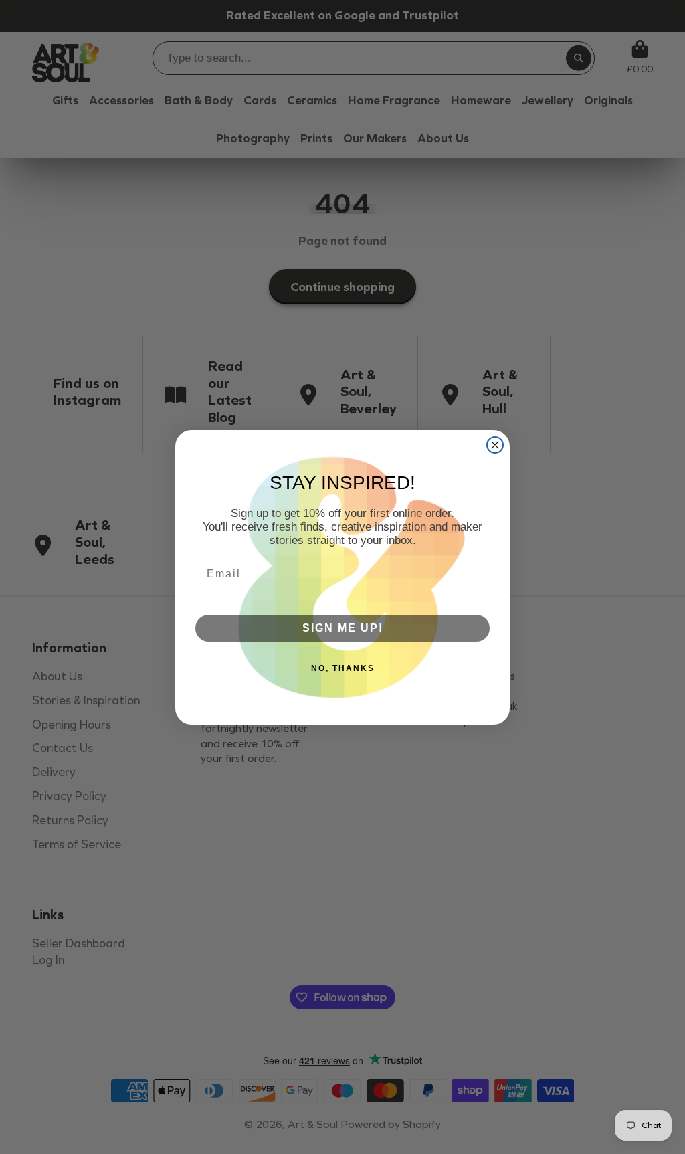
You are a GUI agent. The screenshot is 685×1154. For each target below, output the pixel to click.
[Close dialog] (495, 445)
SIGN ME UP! (342, 628)
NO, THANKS (343, 668)
